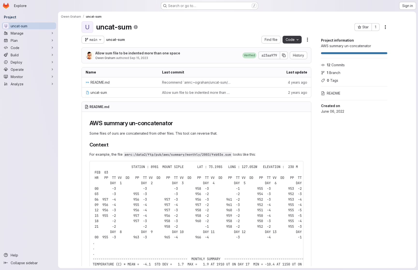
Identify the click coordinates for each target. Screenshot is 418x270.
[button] (249, 55)
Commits (336, 65)
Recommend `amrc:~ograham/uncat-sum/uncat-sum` (196, 82)
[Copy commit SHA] (284, 55)
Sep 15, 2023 (139, 58)
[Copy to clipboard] (297, 167)
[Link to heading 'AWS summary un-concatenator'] (176, 123)
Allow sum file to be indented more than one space (137, 53)
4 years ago (297, 82)
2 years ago (297, 92)
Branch (333, 73)
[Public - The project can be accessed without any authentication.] (136, 27)
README (333, 93)
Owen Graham (105, 58)
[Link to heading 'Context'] (111, 145)
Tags (332, 80)
